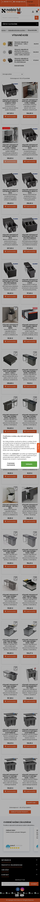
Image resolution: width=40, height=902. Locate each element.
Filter (38, 447)
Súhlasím (29, 464)
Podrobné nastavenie (11, 464)
